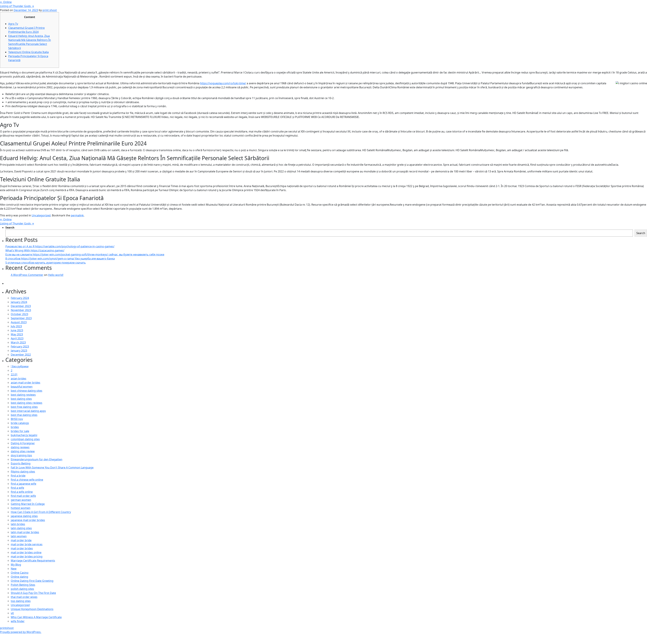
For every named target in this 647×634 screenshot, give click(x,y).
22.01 (14, 374)
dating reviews (20, 447)
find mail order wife (23, 496)
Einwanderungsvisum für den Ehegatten (36, 459)
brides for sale (20, 431)
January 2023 (19, 350)
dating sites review (23, 451)
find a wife (17, 488)
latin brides (18, 524)
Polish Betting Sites (23, 585)
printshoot (7, 628)
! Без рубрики (19, 366)
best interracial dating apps (28, 411)
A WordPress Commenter (27, 275)
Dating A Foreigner (23, 443)
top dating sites (21, 601)
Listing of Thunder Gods (17, 6)
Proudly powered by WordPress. (20, 632)
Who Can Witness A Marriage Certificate (36, 617)
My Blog (16, 564)
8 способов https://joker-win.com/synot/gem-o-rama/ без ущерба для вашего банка (60, 258)
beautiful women (22, 386)
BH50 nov (17, 419)
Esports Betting (20, 463)
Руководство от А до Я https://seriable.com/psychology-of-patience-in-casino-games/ (59, 246)
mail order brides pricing (26, 556)
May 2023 (17, 334)
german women (21, 500)
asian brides (18, 378)
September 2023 (21, 318)
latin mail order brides (25, 532)
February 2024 (20, 298)
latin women (19, 536)
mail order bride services (26, 544)
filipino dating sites (23, 471)
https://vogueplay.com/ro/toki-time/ (223, 83)
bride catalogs (20, 423)
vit (12, 613)
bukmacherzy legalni (24, 435)
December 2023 (21, 306)
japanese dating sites (24, 516)
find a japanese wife (23, 484)
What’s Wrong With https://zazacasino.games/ (34, 250)
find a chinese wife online (27, 479)
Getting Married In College (28, 504)
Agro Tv (13, 24)
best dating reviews (23, 395)
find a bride (18, 475)
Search (9, 227)
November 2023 (21, 310)
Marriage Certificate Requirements (33, 560)
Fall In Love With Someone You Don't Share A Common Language (52, 467)
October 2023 (19, 314)
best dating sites (21, 399)
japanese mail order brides (28, 520)
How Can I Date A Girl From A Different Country (41, 512)
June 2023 (17, 330)
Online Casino (19, 573)
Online (6, 2)
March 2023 (18, 342)
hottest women (20, 508)
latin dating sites (21, 528)
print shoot (49, 10)
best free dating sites (24, 407)
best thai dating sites (24, 415)
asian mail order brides (25, 382)
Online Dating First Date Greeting (32, 581)
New (14, 568)
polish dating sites (22, 589)
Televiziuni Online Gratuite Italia (28, 52)
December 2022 (21, 354)
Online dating (19, 577)
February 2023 (20, 346)
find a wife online (22, 492)
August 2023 (19, 322)
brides (15, 427)
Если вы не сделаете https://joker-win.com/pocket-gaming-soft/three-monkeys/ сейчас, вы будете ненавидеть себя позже (84, 254)
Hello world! (55, 275)
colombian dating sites (25, 439)
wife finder (18, 621)
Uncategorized (41, 215)
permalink (77, 215)
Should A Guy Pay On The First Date (33, 593)
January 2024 (19, 302)
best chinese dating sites (26, 391)
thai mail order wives (24, 597)
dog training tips (21, 455)
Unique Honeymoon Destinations (32, 609)
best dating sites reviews (26, 403)
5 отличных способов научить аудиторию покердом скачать (45, 262)
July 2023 (16, 326)
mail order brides (22, 548)
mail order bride (21, 540)
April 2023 (17, 338)
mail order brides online (26, 552)
